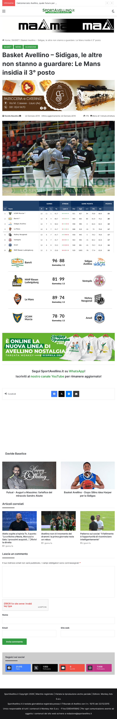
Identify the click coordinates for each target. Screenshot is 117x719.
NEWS (18, 47)
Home (7, 40)
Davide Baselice (12, 116)
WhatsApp (76, 371)
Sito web (65, 628)
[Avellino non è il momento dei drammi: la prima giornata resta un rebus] (58, 521)
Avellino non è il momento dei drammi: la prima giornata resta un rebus (57, 536)
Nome (5, 615)
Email (5, 628)
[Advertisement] (58, 425)
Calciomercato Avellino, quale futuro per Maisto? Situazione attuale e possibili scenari (57, 3)
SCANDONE (30, 47)
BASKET (16, 40)
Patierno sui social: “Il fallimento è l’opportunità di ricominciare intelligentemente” (97, 536)
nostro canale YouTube (47, 376)
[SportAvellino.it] (58, 11)
